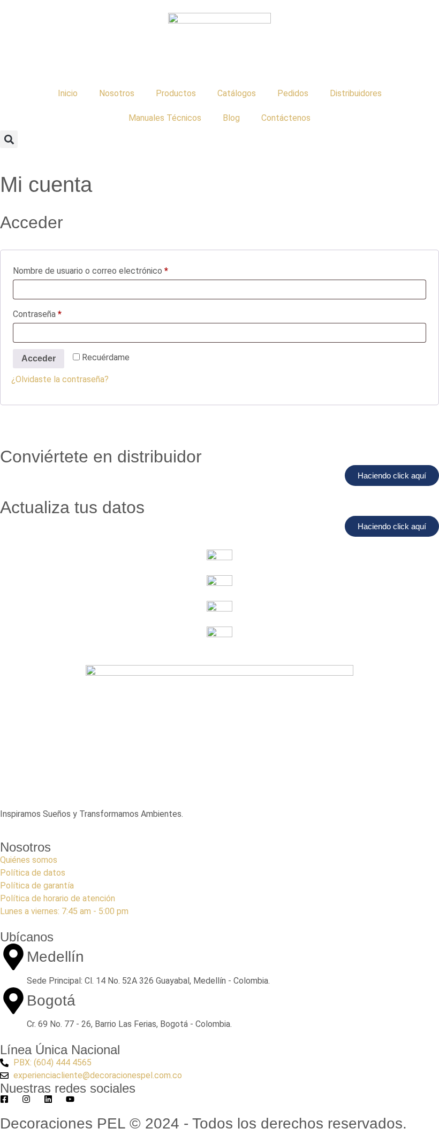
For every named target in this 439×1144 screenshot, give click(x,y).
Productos (176, 93)
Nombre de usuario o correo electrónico (111, 269)
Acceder (38, 358)
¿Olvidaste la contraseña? (60, 379)
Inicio (68, 93)
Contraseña (57, 312)
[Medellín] (13, 957)
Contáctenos (286, 118)
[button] (9, 139)
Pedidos (292, 93)
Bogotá (51, 1000)
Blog (231, 118)
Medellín (55, 956)
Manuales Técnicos (164, 118)
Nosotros (116, 93)
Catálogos (236, 93)
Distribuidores (356, 93)
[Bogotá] (13, 1000)
